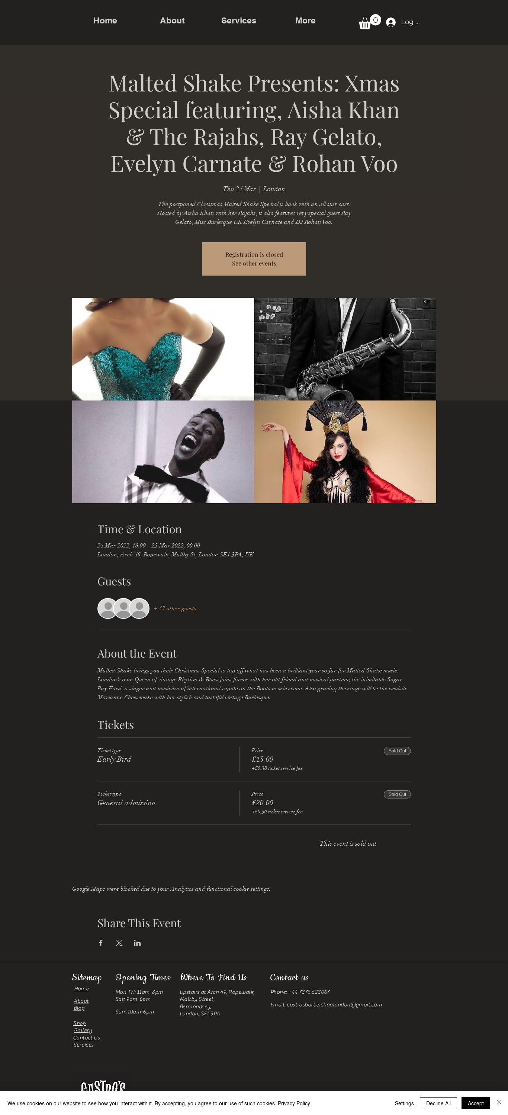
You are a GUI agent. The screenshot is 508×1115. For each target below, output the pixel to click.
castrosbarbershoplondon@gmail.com (334, 1005)
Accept (476, 1103)
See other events (254, 263)
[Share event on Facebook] (101, 943)
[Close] (499, 1103)
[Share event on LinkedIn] (137, 943)
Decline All (438, 1103)
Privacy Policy (294, 1103)
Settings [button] (404, 1103)
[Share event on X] (119, 943)
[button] (370, 21)
